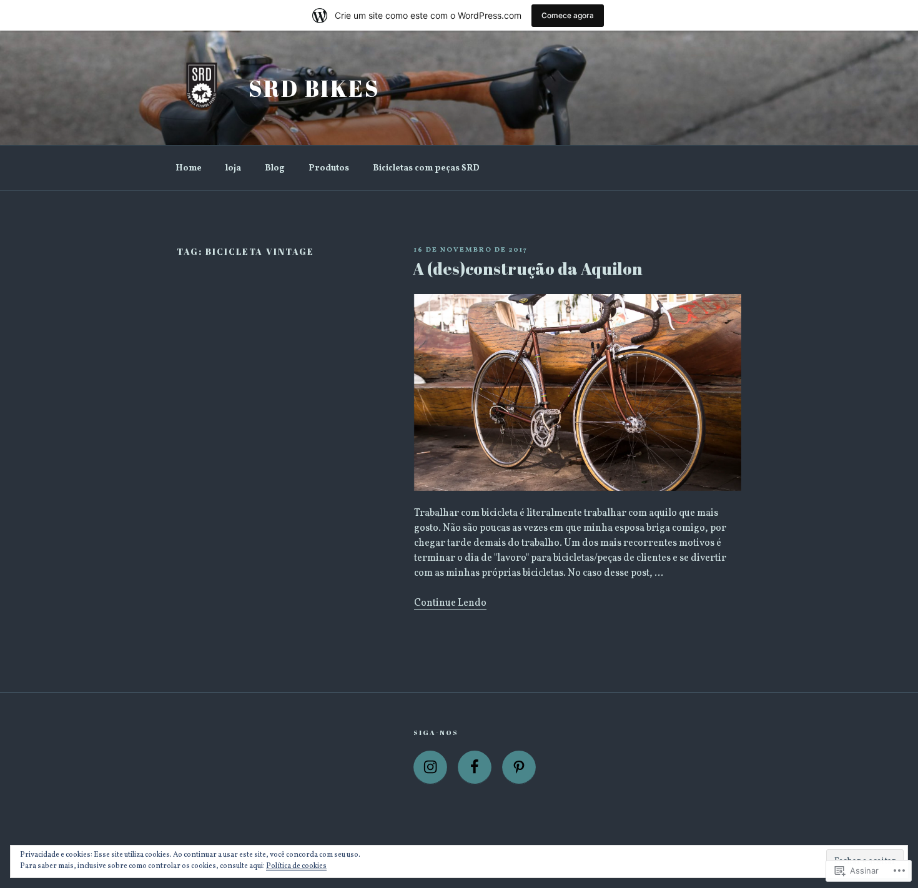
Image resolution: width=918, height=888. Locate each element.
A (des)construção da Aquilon (528, 268)
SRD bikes (314, 88)
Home (188, 168)
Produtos (328, 168)
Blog (275, 168)
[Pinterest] (519, 767)
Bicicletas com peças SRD (426, 168)
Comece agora (567, 15)
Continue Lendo (450, 603)
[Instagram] (430, 767)
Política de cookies (296, 866)
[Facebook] (474, 767)
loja (233, 168)
